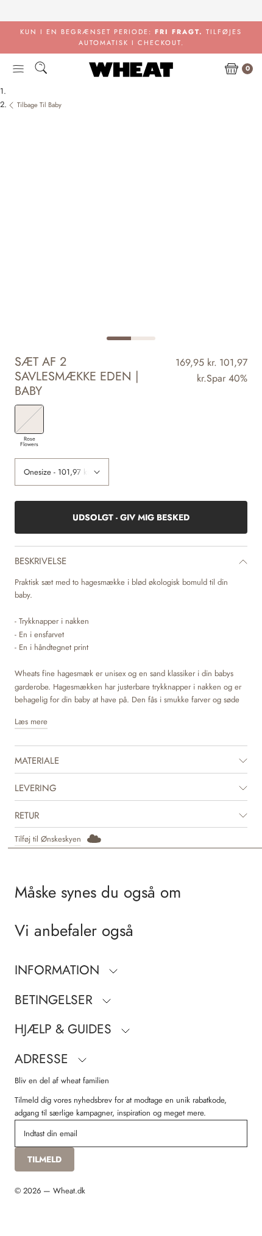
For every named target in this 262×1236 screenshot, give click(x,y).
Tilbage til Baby (39, 105)
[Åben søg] (41, 69)
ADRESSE (43, 1059)
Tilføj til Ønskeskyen (48, 839)
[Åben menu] (18, 69)
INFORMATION (59, 970)
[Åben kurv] (231, 69)
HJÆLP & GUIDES (65, 1029)
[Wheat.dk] (131, 69)
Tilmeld (44, 1159)
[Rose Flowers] (29, 419)
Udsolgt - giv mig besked (131, 517)
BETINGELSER (55, 1000)
